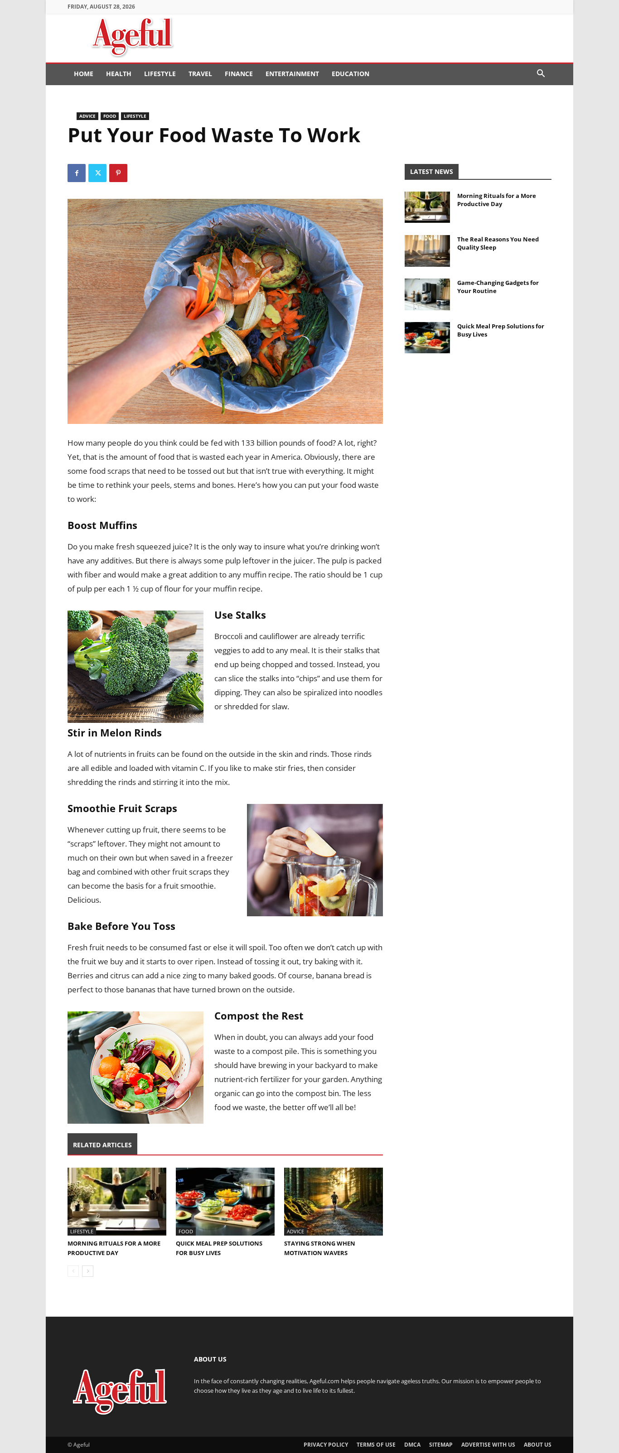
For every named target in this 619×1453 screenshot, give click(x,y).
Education (350, 73)
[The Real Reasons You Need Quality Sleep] (427, 251)
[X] (97, 173)
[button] (540, 74)
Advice (87, 116)
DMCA (412, 1444)
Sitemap (441, 1444)
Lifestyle (160, 73)
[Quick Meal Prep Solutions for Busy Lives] (225, 1202)
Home (83, 73)
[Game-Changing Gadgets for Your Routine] (427, 294)
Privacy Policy (326, 1444)
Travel (200, 73)
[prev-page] (73, 1271)
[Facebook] (77, 173)
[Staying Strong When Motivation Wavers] (333, 1202)
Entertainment (292, 73)
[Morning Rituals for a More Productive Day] (117, 1202)
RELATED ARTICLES (102, 1144)
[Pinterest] (118, 173)
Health (118, 73)
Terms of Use (376, 1444)
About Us (537, 1444)
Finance (239, 73)
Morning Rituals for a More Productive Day (496, 200)
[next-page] (87, 1271)
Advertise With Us (488, 1444)
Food (109, 116)
